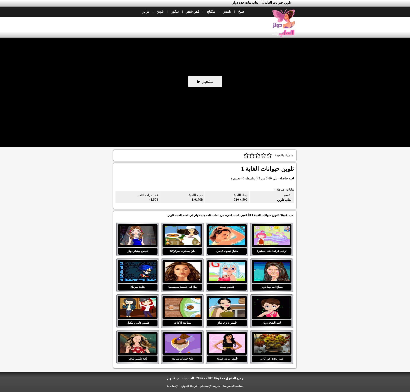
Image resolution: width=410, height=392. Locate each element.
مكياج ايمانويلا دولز (271, 264)
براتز (146, 11)
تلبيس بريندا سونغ (227, 336)
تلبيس (227, 11)
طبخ (241, 11)
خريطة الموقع (189, 386)
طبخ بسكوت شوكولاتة (182, 228)
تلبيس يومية (227, 264)
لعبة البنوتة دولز (271, 300)
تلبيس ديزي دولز (227, 300)
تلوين (160, 11)
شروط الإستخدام (210, 386)
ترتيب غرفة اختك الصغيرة (271, 228)
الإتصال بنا (173, 386)
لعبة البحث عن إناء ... (271, 336)
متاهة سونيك (138, 264)
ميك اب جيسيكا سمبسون (182, 264)
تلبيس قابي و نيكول (138, 300)
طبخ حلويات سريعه (182, 336)
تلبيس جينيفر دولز (138, 228)
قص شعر (192, 11)
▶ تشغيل (205, 81)
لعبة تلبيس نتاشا (138, 336)
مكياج (211, 11)
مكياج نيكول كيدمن (227, 228)
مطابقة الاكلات (182, 300)
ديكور (175, 11)
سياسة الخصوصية (233, 386)
